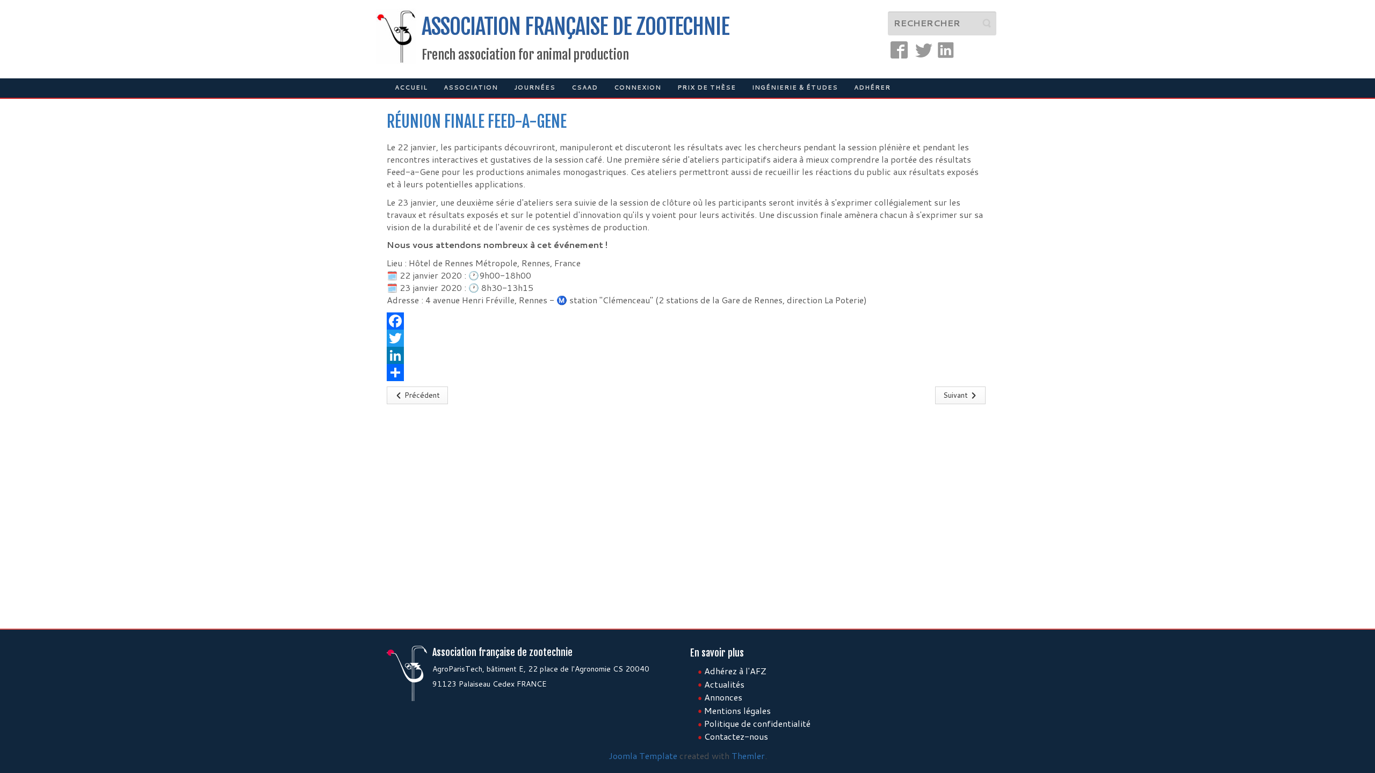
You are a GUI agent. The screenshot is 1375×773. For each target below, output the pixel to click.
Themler (748, 755)
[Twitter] (687, 338)
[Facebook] (687, 321)
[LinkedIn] (687, 355)
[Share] (687, 372)
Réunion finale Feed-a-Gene (477, 122)
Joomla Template (643, 755)
